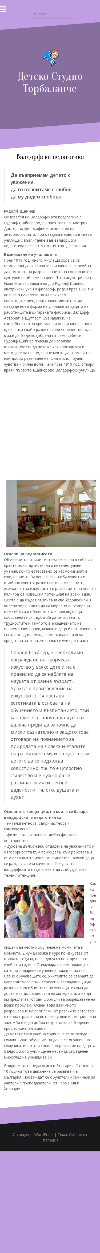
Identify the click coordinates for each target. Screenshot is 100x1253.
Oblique (75, 1134)
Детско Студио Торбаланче (50, 82)
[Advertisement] (50, 426)
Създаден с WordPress (33, 1134)
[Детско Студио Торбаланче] (50, 59)
